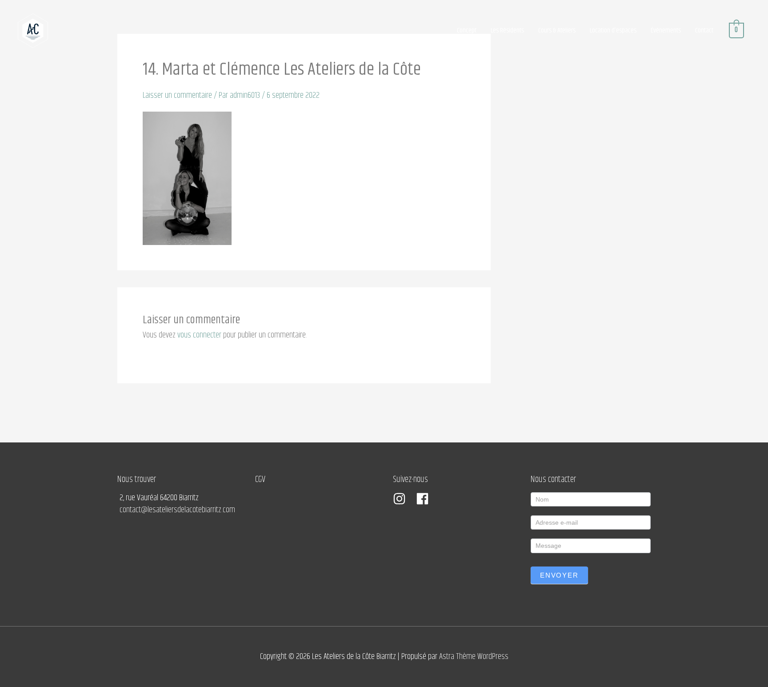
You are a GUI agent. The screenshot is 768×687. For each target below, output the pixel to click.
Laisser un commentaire (177, 95)
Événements (666, 30)
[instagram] (403, 498)
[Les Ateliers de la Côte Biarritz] (33, 30)
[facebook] (424, 498)
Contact (704, 30)
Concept (466, 30)
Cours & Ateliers (557, 30)
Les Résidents (507, 30)
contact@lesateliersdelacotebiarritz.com (177, 509)
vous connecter (199, 335)
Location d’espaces (613, 30)
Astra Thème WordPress (473, 656)
